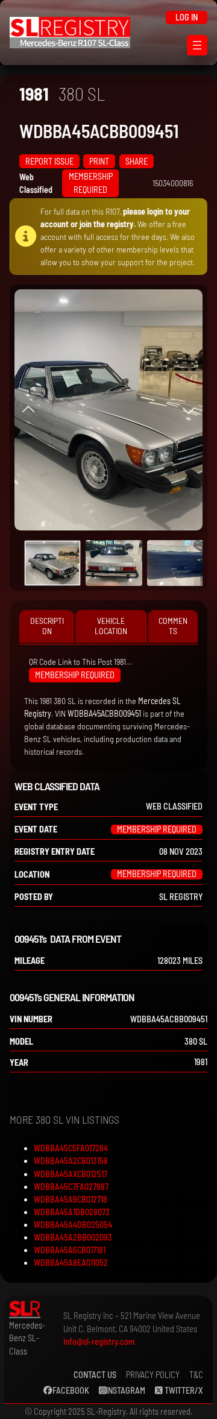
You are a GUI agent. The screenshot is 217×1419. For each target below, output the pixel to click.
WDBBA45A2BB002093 (73, 1237)
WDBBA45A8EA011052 (71, 1262)
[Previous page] (28, 410)
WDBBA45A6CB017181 (69, 1250)
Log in (186, 17)
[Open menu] (197, 45)
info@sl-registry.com (99, 1341)
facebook (70, 1390)
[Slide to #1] (52, 563)
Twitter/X (183, 1390)
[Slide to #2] (175, 563)
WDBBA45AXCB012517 (70, 1174)
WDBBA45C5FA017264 (71, 1148)
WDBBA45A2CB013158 (71, 1161)
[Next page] (189, 410)
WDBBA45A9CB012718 (70, 1199)
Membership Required (91, 183)
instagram (125, 1390)
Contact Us (95, 1375)
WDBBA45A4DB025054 (73, 1224)
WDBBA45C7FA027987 (71, 1186)
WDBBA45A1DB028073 (72, 1212)
